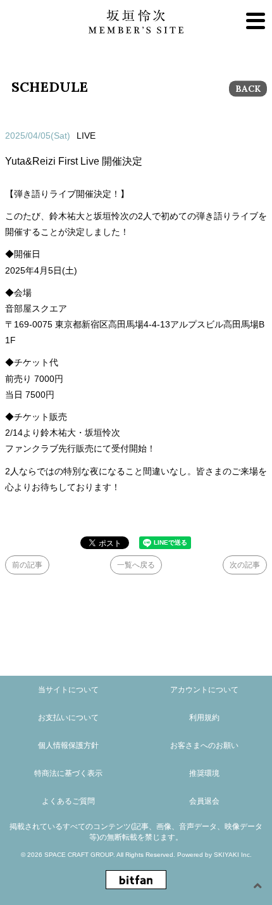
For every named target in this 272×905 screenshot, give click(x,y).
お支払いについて (68, 717)
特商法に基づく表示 (68, 773)
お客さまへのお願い (204, 745)
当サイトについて (68, 689)
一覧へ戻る (136, 564)
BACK (248, 88)
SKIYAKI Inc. (233, 854)
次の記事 (245, 564)
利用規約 (204, 717)
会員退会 (204, 801)
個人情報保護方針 (68, 745)
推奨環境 (204, 773)
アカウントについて (204, 689)
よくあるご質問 (68, 801)
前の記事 (27, 564)
